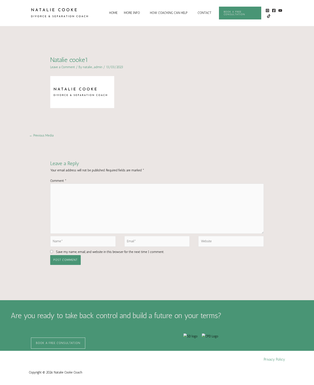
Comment (58, 181)
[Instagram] (267, 10)
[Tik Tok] (269, 16)
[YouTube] (280, 10)
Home (113, 13)
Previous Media (41, 135)
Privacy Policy (274, 359)
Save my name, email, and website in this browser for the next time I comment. (110, 252)
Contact (204, 13)
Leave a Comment (62, 67)
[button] (240, 13)
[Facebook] (274, 10)
